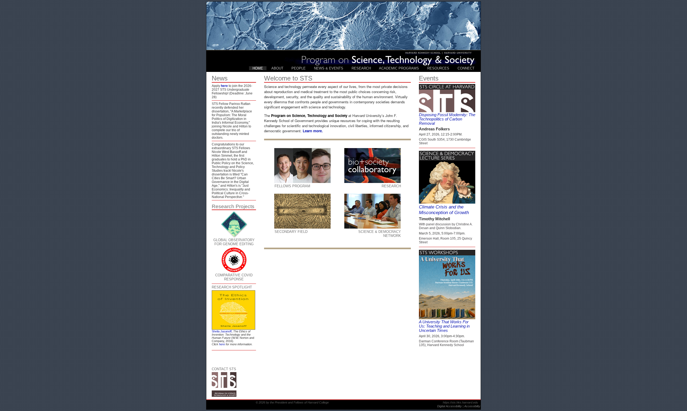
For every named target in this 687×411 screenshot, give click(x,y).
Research (361, 68)
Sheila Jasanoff (222, 331)
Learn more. (313, 130)
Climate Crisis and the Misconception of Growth (444, 209)
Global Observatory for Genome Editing (234, 242)
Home (258, 68)
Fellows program (292, 186)
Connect (466, 68)
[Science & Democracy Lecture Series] (447, 159)
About (277, 68)
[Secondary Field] (302, 211)
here (224, 86)
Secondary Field (291, 232)
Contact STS (224, 369)
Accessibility (472, 406)
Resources (438, 68)
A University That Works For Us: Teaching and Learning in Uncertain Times (444, 326)
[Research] (372, 165)
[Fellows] (302, 165)
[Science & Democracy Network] (372, 211)
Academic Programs (399, 68)
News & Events (328, 68)
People (298, 68)
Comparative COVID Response (234, 277)
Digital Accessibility (450, 406)
